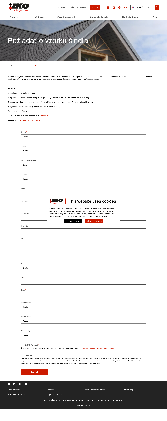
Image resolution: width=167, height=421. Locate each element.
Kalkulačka (43, 116)
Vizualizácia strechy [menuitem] (66, 17)
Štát (22, 263)
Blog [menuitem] (155, 17)
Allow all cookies (94, 221)
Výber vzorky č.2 (27, 316)
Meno (23, 189)
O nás (71, 7)
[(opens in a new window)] (108, 7)
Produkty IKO (14, 390)
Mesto (23, 251)
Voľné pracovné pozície (96, 390)
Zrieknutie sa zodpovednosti (110, 400)
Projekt (23, 146)
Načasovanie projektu (28, 160)
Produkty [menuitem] (14, 17)
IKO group (61, 7)
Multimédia (81, 7)
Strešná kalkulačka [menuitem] (99, 17)
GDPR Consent (31, 345)
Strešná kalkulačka (16, 395)
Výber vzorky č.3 (27, 331)
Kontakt (95, 7)
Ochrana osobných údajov (84, 400)
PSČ (22, 238)
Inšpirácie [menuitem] (39, 17)
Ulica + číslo (25, 226)
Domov (13, 66)
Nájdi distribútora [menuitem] (130, 17)
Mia (89, 405)
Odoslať (34, 372)
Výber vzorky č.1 (27, 302)
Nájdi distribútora (54, 395)
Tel (22, 277)
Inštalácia (24, 174)
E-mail (23, 290)
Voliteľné (28, 355)
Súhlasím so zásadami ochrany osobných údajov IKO (99, 348)
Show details (73, 221)
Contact (50, 390)
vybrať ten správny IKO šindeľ (28, 120)
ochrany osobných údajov (90, 361)
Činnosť (23, 132)
